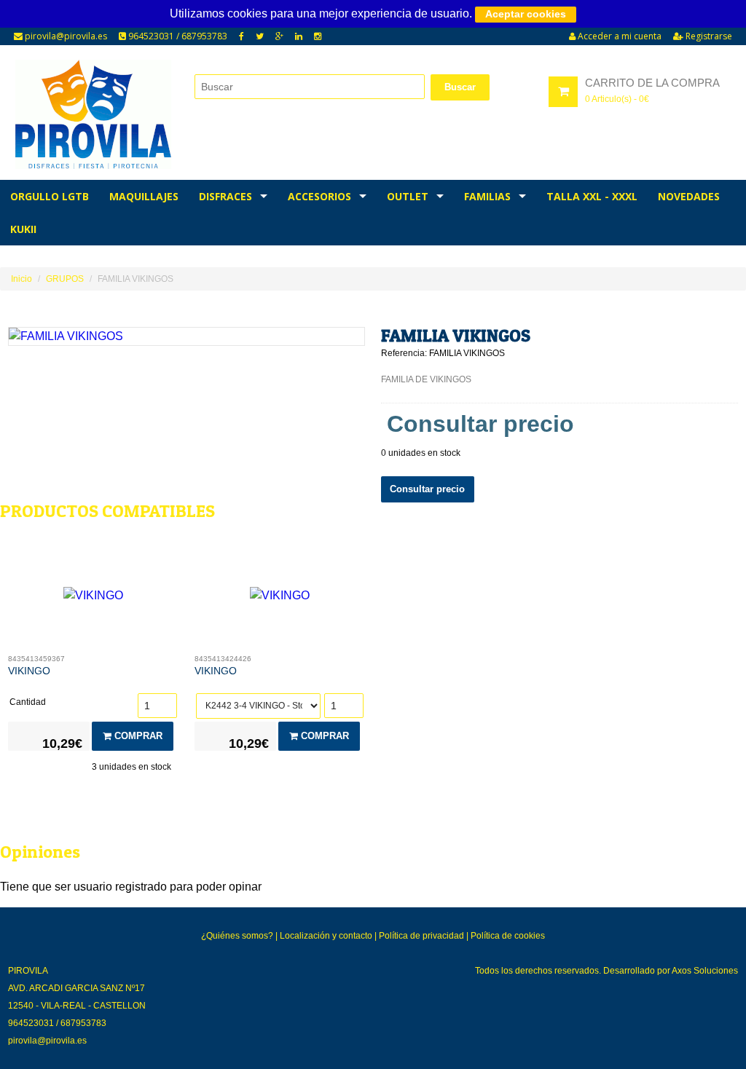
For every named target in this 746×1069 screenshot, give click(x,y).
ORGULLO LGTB (49, 196)
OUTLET (407, 196)
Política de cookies (508, 936)
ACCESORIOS (319, 196)
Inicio (21, 279)
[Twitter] (260, 36)
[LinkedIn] (298, 36)
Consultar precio (427, 489)
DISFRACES (225, 196)
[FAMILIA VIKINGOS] (187, 336)
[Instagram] (317, 36)
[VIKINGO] (93, 599)
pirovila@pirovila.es (65, 36)
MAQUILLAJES (143, 196)
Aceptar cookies (525, 14)
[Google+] (279, 36)
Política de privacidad (421, 936)
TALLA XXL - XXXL (591, 196)
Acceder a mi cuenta (618, 36)
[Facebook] (241, 36)
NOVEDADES (689, 196)
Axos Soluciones (705, 971)
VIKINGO (29, 670)
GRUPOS (65, 279)
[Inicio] (93, 114)
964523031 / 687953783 (176, 36)
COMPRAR (136, 735)
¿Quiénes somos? (237, 936)
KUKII (23, 229)
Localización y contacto (326, 936)
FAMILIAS (487, 196)
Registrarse (707, 36)
